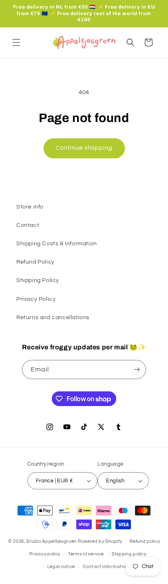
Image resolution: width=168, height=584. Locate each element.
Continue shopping (84, 148)
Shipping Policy (37, 280)
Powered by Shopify (100, 541)
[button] (16, 42)
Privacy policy (44, 554)
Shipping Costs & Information (56, 243)
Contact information (105, 566)
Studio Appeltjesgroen (51, 541)
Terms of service (86, 554)
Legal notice (61, 566)
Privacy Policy (35, 299)
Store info (30, 207)
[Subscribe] (137, 369)
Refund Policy (35, 262)
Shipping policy (129, 554)
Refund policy (145, 541)
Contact (27, 225)
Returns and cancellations (53, 317)
